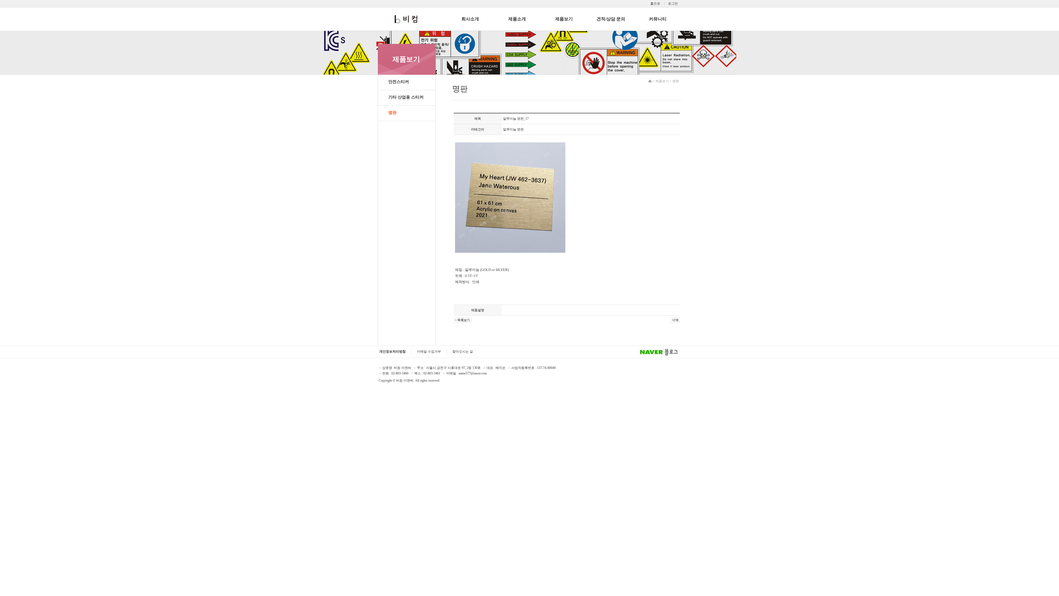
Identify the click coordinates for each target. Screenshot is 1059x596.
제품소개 (517, 19)
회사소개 (470, 19)
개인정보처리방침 (392, 351)
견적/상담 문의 (611, 19)
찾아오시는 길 (462, 351)
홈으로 (655, 4)
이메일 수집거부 (429, 351)
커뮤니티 (658, 19)
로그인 (673, 4)
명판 (392, 112)
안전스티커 (398, 81)
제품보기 (564, 19)
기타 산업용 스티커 (406, 97)
